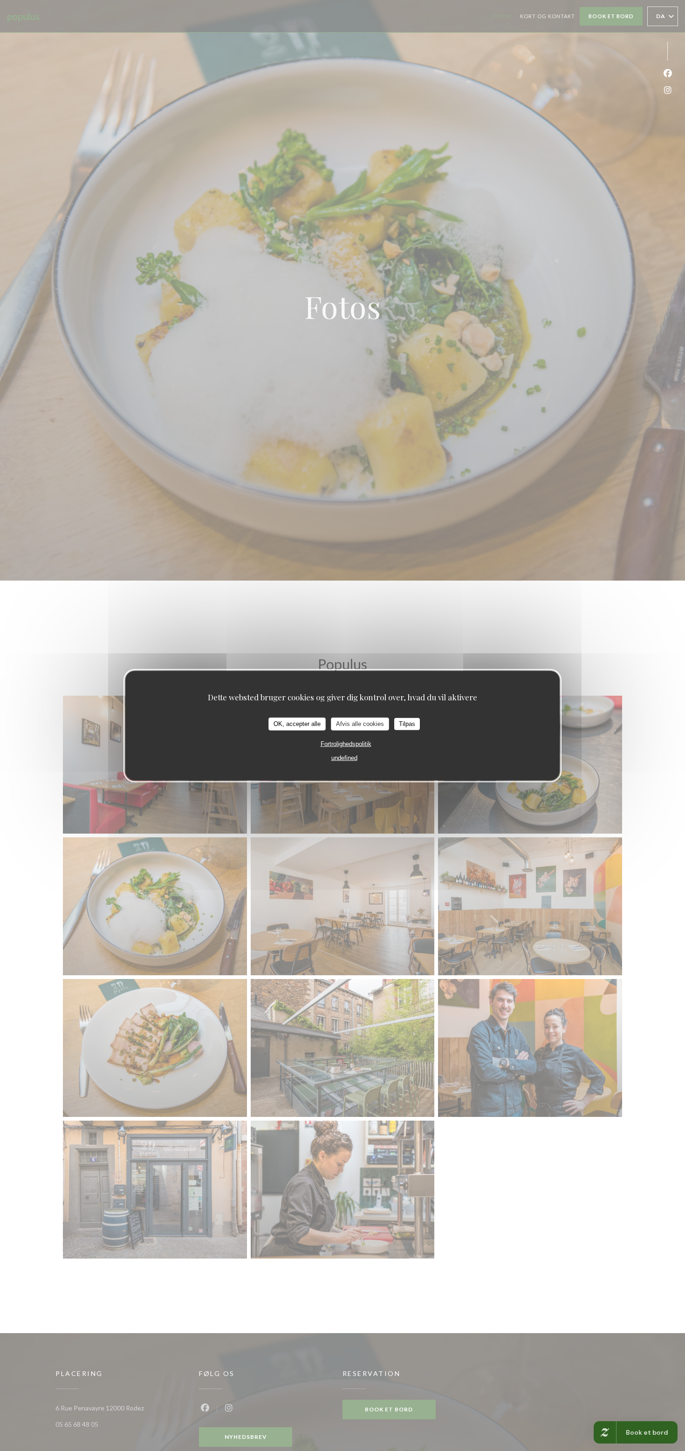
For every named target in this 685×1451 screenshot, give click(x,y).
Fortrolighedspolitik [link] (346, 743)
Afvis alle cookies (360, 723)
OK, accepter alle (297, 723)
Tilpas (407, 723)
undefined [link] (344, 757)
